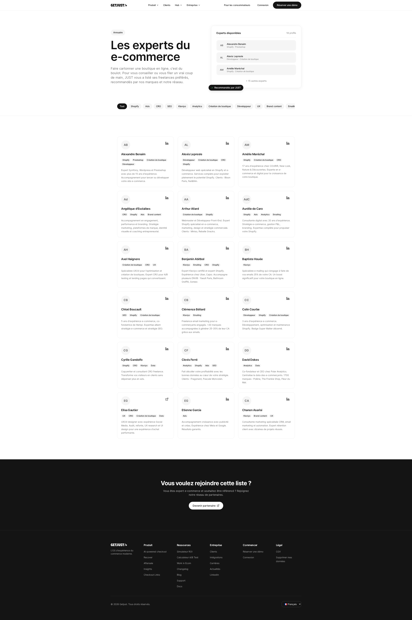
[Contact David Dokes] (288, 349)
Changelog (182, 569)
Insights (148, 569)
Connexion (262, 5)
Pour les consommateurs (237, 5)
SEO (169, 106)
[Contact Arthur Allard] (227, 198)
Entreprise (192, 5)
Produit (152, 5)
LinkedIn (214, 574)
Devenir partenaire (204, 505)
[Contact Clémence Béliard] (227, 298)
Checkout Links (152, 574)
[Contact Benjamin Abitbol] (227, 248)
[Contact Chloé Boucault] (167, 298)
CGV (278, 551)
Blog (179, 574)
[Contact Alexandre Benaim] (167, 143)
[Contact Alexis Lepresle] (227, 143)
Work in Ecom (184, 563)
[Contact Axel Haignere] (167, 248)
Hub (177, 5)
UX (258, 106)
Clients (166, 5)
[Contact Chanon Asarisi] (288, 399)
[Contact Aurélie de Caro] (288, 198)
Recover (148, 557)
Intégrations (216, 557)
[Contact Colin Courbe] (288, 298)
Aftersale (148, 563)
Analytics (197, 106)
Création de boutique (220, 106)
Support (181, 580)
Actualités (215, 569)
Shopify (135, 106)
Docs (179, 586)
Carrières (214, 563)
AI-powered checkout (155, 551)
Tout (122, 106)
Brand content (274, 106)
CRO (158, 106)
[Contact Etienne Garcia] (227, 399)
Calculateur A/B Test (187, 557)
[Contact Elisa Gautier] (167, 399)
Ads (147, 106)
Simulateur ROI (184, 551)
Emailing (292, 106)
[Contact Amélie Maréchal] (288, 143)
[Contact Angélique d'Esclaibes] (167, 198)
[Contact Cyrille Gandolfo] (167, 349)
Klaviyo (182, 106)
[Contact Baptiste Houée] (288, 248)
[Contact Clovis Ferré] (227, 349)
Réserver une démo (287, 5)
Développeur (244, 106)
